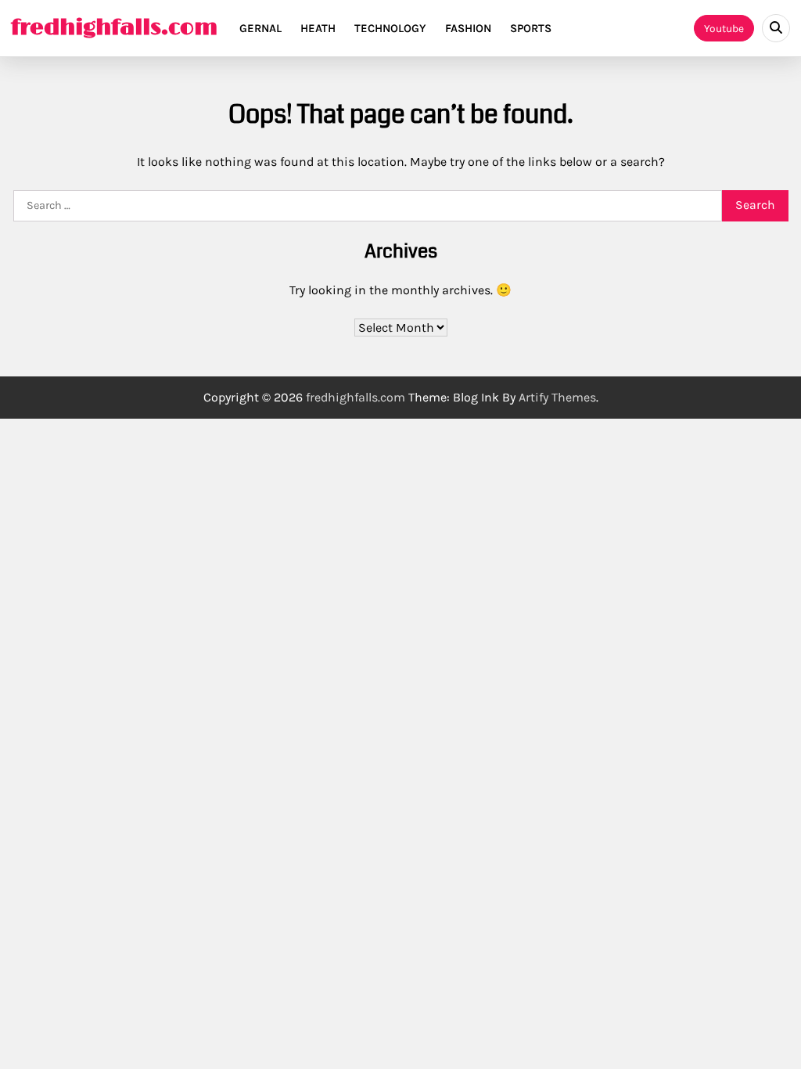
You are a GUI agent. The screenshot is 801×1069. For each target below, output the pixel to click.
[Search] (776, 28)
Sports (530, 28)
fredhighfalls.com (114, 28)
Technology (390, 28)
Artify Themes (557, 397)
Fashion (468, 28)
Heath (318, 28)
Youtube (724, 28)
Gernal (260, 28)
